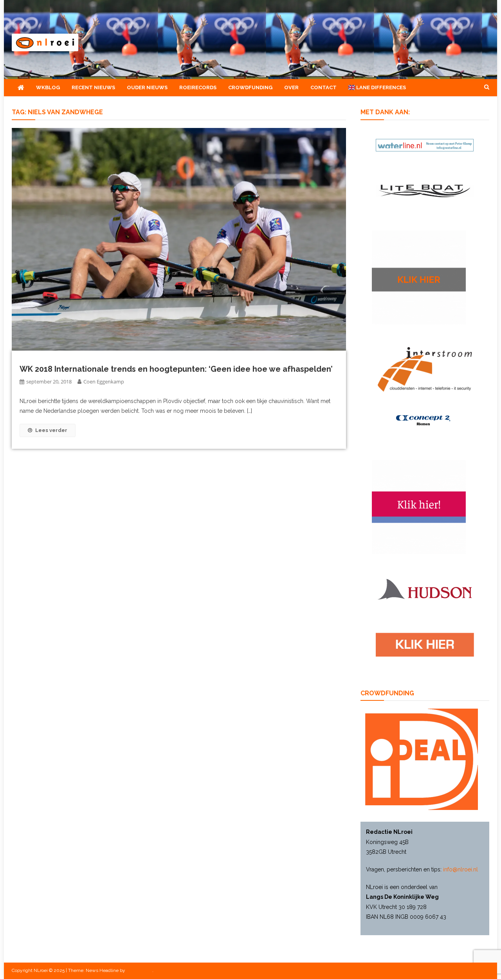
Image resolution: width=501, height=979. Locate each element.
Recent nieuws (93, 87)
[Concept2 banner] (425, 420)
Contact (323, 87)
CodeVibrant (139, 970)
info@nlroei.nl (460, 869)
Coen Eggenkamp (103, 381)
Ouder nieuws (147, 87)
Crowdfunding (250, 87)
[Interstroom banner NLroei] (425, 369)
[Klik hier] (419, 277)
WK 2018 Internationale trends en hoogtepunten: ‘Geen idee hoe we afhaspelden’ (176, 369)
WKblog (48, 87)
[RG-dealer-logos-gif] (425, 644)
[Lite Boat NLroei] (425, 190)
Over (291, 87)
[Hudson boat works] (425, 588)
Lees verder (51, 430)
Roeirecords (197, 87)
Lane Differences (380, 87)
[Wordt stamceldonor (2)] (419, 507)
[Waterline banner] (425, 144)
